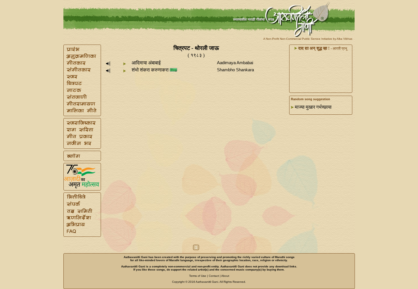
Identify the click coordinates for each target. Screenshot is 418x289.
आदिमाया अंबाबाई (146, 63)
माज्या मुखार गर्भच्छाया (313, 107)
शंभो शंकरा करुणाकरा (150, 70)
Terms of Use (197, 275)
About (225, 275)
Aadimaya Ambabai (235, 62)
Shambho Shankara (235, 69)
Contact (214, 275)
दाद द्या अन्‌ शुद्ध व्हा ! (313, 48)
